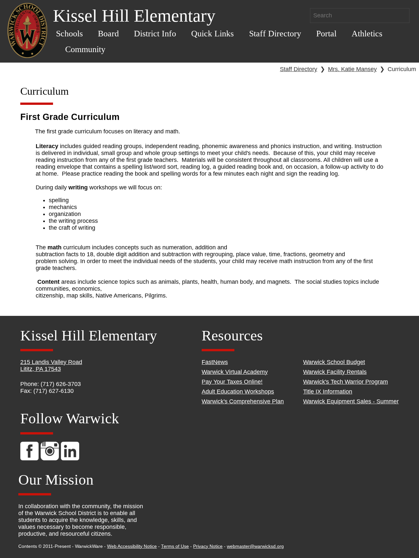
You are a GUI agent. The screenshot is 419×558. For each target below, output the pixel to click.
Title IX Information (327, 391)
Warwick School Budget (334, 362)
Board (108, 33)
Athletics (367, 33)
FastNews (215, 362)
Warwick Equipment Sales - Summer (351, 401)
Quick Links (212, 33)
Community (85, 49)
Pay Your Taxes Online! (232, 381)
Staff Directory (275, 33)
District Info (155, 33)
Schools (69, 33)
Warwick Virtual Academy (235, 372)
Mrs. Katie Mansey (352, 69)
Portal (326, 33)
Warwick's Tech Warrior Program (345, 381)
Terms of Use (175, 546)
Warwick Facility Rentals (335, 372)
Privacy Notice (208, 546)
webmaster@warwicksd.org (255, 546)
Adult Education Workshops (238, 391)
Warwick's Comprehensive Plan (243, 401)
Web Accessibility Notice (132, 546)
